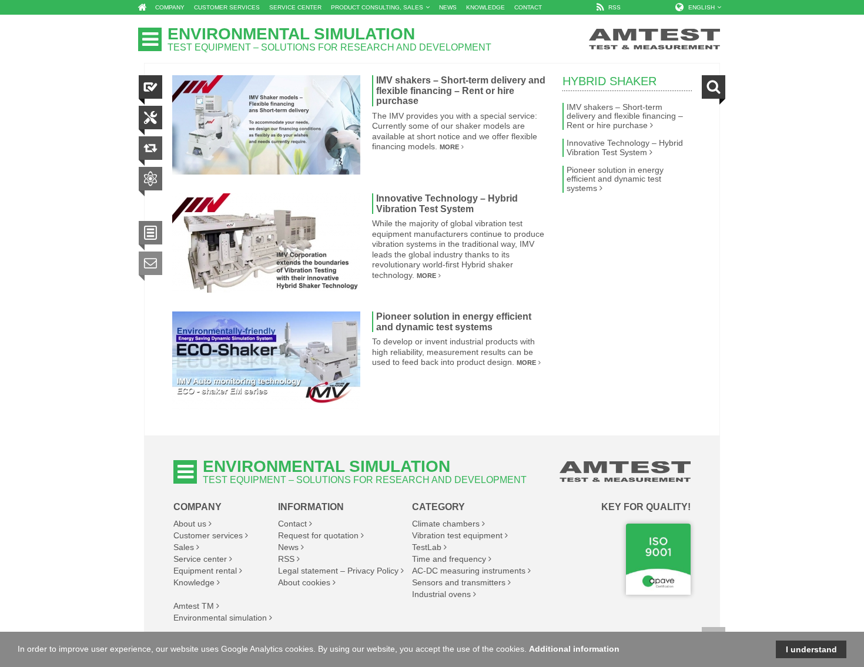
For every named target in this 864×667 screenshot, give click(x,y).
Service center (200, 559)
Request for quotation (318, 535)
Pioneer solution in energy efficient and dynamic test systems (453, 321)
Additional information (574, 648)
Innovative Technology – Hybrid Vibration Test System (447, 203)
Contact (292, 523)
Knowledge (194, 582)
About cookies (304, 582)
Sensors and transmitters (458, 582)
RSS (286, 559)
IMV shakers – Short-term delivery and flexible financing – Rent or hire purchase (460, 90)
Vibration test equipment (457, 535)
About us (189, 523)
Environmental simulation (220, 617)
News (288, 547)
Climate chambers (446, 523)
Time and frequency (449, 559)
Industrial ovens (441, 594)
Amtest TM (193, 606)
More (449, 146)
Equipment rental (205, 570)
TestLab (426, 547)
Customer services (208, 535)
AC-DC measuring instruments (468, 570)
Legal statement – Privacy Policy (338, 570)
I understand (811, 649)
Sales (183, 547)
